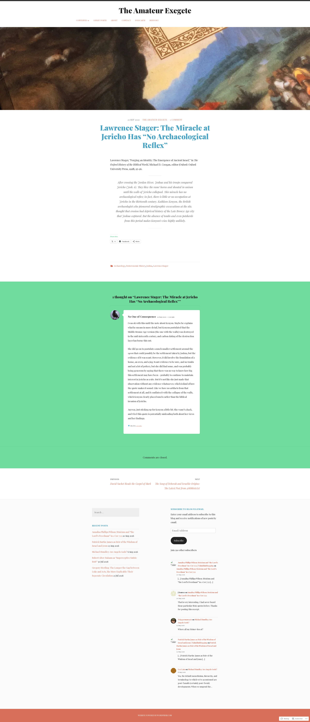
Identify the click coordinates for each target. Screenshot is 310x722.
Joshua (149, 266)
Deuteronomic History (135, 266)
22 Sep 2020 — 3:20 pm (165, 317)
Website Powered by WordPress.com (155, 715)
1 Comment (176, 119)
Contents (81, 20)
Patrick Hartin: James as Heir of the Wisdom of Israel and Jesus (196, 645)
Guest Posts (100, 20)
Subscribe (179, 540)
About (114, 20)
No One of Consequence (142, 316)
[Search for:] (115, 512)
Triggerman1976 (185, 619)
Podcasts (140, 20)
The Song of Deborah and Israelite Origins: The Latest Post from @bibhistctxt (177, 484)
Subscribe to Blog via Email (187, 509)
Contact (126, 20)
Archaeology (119, 266)
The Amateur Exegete (155, 10)
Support (154, 20)
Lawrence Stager (160, 266)
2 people (139, 426)
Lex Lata (181, 669)
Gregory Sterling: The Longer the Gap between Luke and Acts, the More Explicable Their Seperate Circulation (115, 571)
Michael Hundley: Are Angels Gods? (109, 551)
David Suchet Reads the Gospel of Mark (130, 481)
